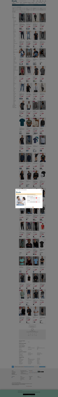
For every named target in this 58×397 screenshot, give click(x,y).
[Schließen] (41, 189)
